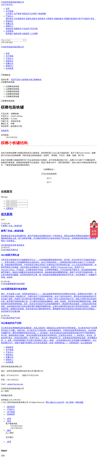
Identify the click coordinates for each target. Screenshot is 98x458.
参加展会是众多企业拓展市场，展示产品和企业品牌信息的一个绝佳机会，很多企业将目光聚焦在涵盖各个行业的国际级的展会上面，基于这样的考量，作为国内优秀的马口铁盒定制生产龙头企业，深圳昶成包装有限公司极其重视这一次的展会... (49, 238)
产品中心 (9, 16)
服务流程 (18, 34)
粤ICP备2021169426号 (55, 402)
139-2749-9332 (7, 4)
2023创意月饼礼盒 (10, 255)
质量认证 (9, 24)
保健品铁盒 (59, 19)
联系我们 (9, 34)
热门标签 (70, 402)
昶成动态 (9, 29)
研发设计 (9, 21)
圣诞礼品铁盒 (31, 19)
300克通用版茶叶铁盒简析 (14, 289)
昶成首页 (9, 347)
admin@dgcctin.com (15, 384)
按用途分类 (27, 80)
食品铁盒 (74, 19)
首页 (8, 9)
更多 (93, 19)
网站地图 (79, 402)
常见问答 (34, 29)
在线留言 (26, 34)
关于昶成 (9, 11)
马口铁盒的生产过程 (11, 323)
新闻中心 (9, 26)
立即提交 (9, 208)
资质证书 (26, 14)
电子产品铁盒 (84, 19)
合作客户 (34, 14)
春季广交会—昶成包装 (12, 230)
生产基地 (18, 14)
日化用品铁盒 (19, 19)
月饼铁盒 (50, 19)
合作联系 (9, 31)
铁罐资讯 (18, 29)
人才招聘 (34, 34)
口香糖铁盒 (37, 80)
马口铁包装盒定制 (8, 245)
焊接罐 (67, 19)
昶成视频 (42, 14)
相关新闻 (6, 214)
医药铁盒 (41, 19)
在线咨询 (5, 131)
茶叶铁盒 (9, 19)
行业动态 (26, 29)
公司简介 (9, 14)
